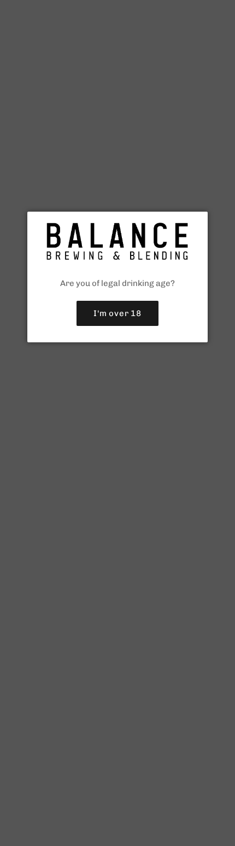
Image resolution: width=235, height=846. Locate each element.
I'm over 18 (117, 313)
